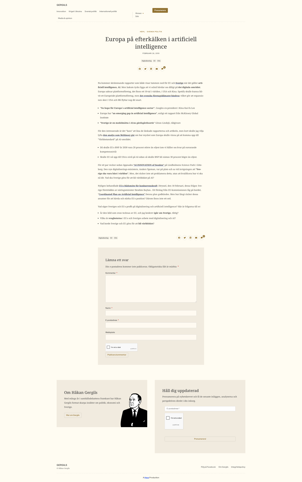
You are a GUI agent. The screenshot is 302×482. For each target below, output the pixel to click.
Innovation (61, 11)
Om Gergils (223, 467)
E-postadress (112, 320)
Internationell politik (108, 11)
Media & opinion (65, 18)
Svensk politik (91, 11)
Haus (147, 477)
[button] (139, 68)
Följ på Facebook (208, 467)
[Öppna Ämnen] (143, 13)
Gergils (62, 4)
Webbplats (110, 332)
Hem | (142, 32)
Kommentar (111, 273)
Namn (108, 308)
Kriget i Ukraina (75, 11)
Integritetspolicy (238, 467)
